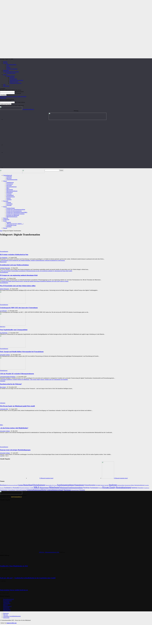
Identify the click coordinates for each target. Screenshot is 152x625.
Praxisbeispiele (13, 79)
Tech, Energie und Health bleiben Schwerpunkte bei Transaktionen (22, 351)
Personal (100, 487)
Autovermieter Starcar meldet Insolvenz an (14, 590)
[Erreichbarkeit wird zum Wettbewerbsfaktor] (32, 260)
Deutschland (28, 485)
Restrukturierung (10, 196)
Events (5, 221)
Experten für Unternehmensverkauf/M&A (16, 212)
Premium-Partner (10, 208)
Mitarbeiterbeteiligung (11, 191)
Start (1, 230)
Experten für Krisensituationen (14, 211)
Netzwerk (5, 218)
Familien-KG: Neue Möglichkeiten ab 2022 (14, 566)
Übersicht (12, 77)
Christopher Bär (4, 409)
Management (9, 189)
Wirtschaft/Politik (75, 490)
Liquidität (31, 487)
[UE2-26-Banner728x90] (78, 167)
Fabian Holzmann (4, 288)
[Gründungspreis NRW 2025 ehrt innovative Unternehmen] (13, 303)
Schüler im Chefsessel (11, 69)
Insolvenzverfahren (120, 485)
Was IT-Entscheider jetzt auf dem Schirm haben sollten (17, 286)
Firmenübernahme (89, 485)
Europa (55, 485)
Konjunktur (16, 487)
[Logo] (11, 172)
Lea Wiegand (3, 310)
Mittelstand (54, 487)
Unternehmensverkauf (55, 490)
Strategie (8, 198)
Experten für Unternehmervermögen (15, 213)
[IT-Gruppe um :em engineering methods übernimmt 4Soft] (36, 271)
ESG (53, 485)
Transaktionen (146, 487)
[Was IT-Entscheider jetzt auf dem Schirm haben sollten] (34, 281)
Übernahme (82, 490)
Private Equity (109, 487)
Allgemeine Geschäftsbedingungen (12, 616)
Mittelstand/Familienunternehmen (71, 487)
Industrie (102, 485)
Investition (147, 485)
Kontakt (5, 61)
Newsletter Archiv (10, 73)
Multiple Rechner (14, 81)
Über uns (5, 63)
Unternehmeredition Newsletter (11, 71)
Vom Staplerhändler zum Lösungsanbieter (13, 330)
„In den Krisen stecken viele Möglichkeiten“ (14, 428)
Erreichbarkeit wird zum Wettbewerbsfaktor (14, 265)
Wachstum (67, 490)
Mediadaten (6, 70)
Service (5, 74)
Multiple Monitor (10, 76)
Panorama (5, 201)
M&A (7, 188)
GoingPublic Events (11, 225)
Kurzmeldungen (4, 251)
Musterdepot (9, 192)
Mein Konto (6, 86)
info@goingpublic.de (16, 496)
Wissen (5, 181)
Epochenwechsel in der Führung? (11, 384)
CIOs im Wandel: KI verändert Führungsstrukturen (17, 373)
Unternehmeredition (11, 64)
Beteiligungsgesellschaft (12, 485)
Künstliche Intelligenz (25, 487)
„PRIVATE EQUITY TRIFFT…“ (15, 223)
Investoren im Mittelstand (12, 215)
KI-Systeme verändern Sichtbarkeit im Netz (14, 254)
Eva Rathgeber (3, 257)
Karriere (8, 67)
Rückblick (8, 226)
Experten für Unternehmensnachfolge (15, 209)
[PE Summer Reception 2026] (77, 119)
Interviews (9, 178)
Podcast (5, 228)
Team (7, 66)
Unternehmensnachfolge (36, 490)
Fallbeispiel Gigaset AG (15, 83)
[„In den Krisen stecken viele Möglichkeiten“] (13, 423)
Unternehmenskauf (21, 490)
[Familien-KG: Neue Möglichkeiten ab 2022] (4, 563)
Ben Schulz (3, 387)
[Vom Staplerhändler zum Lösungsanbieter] (13, 325)
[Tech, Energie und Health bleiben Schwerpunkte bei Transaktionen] (13, 347)
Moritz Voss (3, 278)
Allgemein (2, 381)
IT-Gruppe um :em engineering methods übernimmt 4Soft (19, 275)
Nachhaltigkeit (10, 195)
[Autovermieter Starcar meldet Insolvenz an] (4, 587)
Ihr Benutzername (19, 91)
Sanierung (134, 487)
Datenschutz (3, 98)
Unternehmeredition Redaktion (7, 376)
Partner (5, 206)
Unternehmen (12, 490)
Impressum (6, 613)
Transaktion (141, 487)
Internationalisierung (11, 186)
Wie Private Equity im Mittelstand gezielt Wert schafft (17, 406)
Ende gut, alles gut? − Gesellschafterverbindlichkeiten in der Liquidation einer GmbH (27, 578)
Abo (4, 84)
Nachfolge (9, 193)
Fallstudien (9, 176)
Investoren (2, 487)
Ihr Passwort (18, 93)
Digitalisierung (10, 182)
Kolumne (8, 202)
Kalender (8, 222)
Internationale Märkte (129, 485)
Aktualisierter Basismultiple (16, 80)
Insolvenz (113, 485)
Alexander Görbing (5, 354)
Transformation (4, 490)
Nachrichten (9, 203)
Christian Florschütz (5, 268)
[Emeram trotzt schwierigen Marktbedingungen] (13, 445)
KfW (12, 487)
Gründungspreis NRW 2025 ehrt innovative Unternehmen (19, 308)
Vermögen (8, 199)
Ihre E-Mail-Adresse (20, 102)
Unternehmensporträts (11, 179)
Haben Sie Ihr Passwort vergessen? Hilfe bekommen (13, 96)
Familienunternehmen (65, 485)
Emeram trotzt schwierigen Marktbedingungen (15, 450)
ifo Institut (98, 485)
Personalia (8, 205)
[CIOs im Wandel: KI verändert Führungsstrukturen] (13, 369)
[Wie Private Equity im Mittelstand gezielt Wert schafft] (13, 401)
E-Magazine (6, 219)
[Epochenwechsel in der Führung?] (34, 379)
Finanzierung (9, 183)
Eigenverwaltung (48, 485)
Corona (20, 485)
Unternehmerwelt (7, 175)
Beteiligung (3, 485)
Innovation (9, 185)
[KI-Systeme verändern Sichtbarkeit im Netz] (13, 250)
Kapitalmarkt (7, 487)
